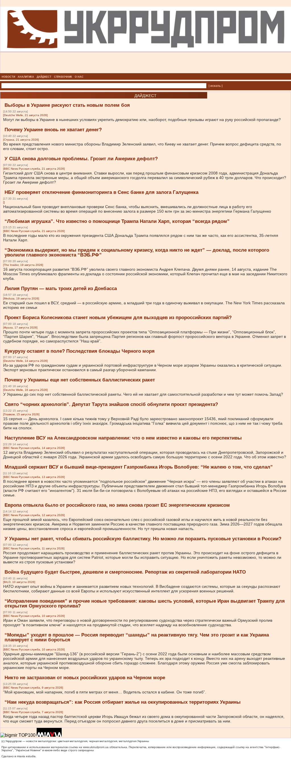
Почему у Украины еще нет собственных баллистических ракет (80, 380)
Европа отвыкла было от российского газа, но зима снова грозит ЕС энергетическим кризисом (117, 505)
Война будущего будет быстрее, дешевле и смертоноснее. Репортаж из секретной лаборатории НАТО (125, 572)
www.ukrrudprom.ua (96, 747)
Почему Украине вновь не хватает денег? (53, 129)
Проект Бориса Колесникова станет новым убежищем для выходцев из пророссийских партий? (118, 317)
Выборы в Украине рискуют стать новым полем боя (67, 105)
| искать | (216, 85)
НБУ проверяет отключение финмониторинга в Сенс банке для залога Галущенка (101, 192)
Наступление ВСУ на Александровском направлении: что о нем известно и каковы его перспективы (123, 438)
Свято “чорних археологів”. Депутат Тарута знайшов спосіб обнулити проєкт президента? (111, 404)
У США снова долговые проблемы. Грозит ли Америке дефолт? (81, 158)
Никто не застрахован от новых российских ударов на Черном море (85, 677)
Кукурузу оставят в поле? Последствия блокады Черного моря (80, 351)
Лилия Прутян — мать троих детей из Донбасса (61, 288)
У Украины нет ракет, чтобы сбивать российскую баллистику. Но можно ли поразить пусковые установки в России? (143, 538)
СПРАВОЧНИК (63, 76)
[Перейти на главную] (145, 71)
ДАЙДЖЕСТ (44, 76)
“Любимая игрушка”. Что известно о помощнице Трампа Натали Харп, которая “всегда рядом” (117, 221)
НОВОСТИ (8, 76)
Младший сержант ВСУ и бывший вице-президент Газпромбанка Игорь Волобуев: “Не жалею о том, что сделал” (139, 467)
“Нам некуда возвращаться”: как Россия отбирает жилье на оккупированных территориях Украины (123, 702)
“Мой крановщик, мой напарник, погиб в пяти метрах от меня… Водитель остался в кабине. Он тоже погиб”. (104, 692)
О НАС (79, 76)
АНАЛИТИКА (26, 76)
